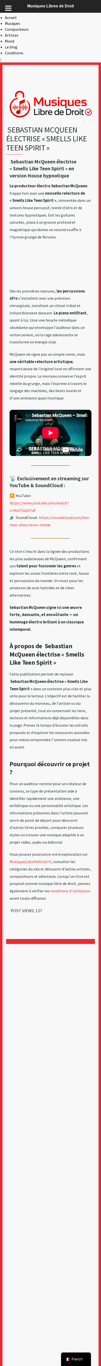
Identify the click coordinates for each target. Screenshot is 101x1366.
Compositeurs (17, 29)
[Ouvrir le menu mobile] (8, 8)
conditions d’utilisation (70, 891)
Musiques (12, 23)
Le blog (11, 46)
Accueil (11, 17)
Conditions (14, 52)
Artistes (11, 35)
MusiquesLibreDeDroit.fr (30, 861)
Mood (9, 41)
